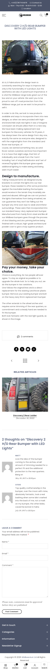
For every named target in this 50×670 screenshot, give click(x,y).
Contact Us (37, 2)
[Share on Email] (28, 349)
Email (5, 553)
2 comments (27, 336)
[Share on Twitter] (22, 349)
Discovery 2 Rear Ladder (25, 415)
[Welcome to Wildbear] (11, 361)
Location (27, 8)
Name (5, 542)
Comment (7, 565)
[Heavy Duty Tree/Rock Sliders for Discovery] (38, 361)
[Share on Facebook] (16, 349)
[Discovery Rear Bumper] (25, 248)
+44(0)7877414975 (19, 2)
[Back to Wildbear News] (25, 361)
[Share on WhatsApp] (34, 349)
